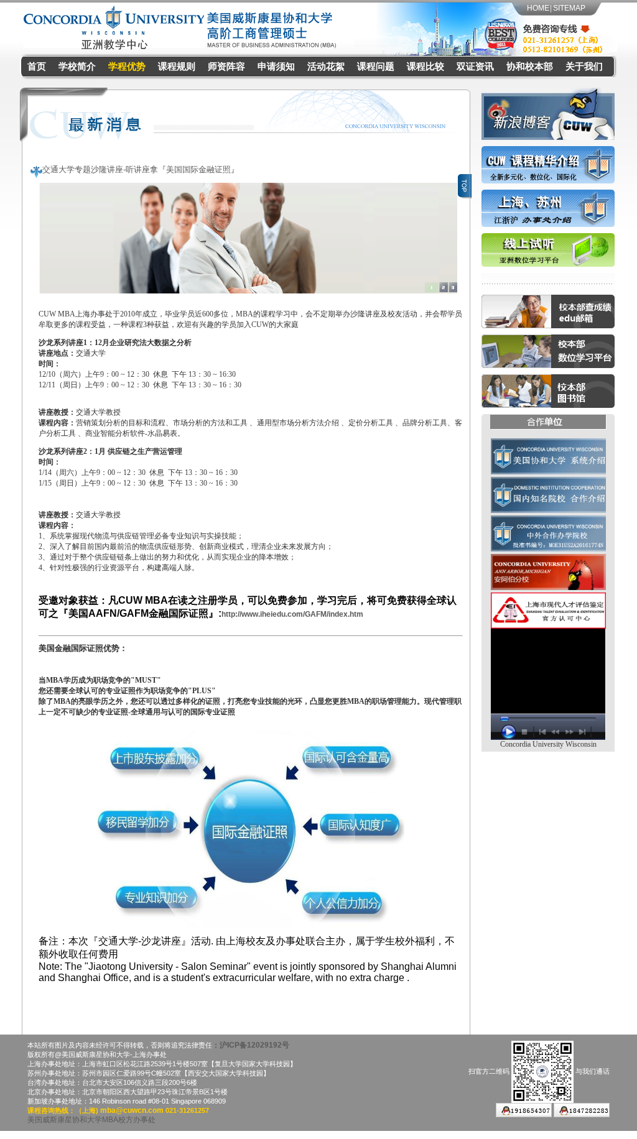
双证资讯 (475, 66)
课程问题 (375, 66)
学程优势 (127, 66)
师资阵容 (226, 66)
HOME (538, 8)
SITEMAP (569, 8)
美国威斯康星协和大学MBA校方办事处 (91, 1119)
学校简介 (77, 66)
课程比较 (425, 66)
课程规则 (176, 66)
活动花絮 (326, 66)
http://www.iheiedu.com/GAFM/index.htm (292, 614)
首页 (36, 66)
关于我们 (584, 66)
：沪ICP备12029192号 (250, 1045)
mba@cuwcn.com (131, 1110)
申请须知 (276, 66)
